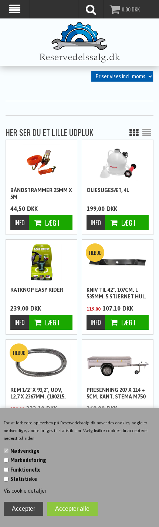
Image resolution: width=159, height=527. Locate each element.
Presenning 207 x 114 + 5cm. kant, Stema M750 (116, 393)
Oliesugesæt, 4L (108, 190)
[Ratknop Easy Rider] (41, 262)
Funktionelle (25, 470)
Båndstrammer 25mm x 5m (41, 193)
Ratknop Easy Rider (36, 290)
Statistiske (23, 479)
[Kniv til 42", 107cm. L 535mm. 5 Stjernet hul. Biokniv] (118, 261)
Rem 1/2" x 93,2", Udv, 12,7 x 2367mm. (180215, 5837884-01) (38, 393)
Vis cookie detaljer (25, 491)
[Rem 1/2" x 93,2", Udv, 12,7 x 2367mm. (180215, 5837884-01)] (41, 362)
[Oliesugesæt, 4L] (118, 162)
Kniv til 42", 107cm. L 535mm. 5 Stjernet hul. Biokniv (116, 293)
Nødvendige (25, 451)
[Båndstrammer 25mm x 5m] (41, 162)
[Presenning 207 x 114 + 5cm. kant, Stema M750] (118, 361)
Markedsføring (28, 460)
